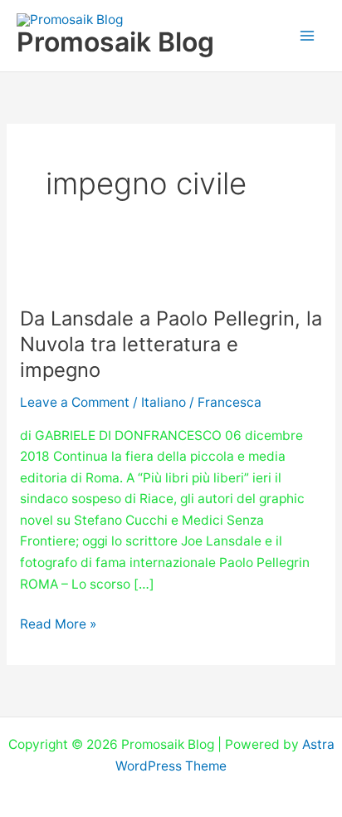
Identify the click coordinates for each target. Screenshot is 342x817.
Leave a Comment (74, 402)
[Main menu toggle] (307, 35)
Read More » (58, 623)
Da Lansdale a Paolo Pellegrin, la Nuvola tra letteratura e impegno (171, 344)
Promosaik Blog (115, 42)
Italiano (163, 402)
